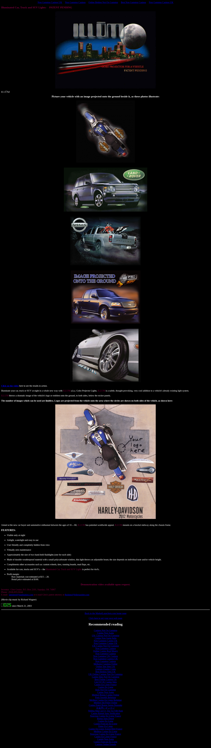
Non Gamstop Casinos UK (50, 2)
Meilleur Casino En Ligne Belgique (105, 700)
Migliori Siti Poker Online (105, 702)
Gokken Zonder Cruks (105, 669)
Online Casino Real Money (105, 651)
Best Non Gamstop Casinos (133, 2)
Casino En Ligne (105, 687)
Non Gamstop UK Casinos (105, 656)
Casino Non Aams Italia (105, 638)
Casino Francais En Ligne (105, 742)
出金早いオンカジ (105, 708)
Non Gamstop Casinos (75, 2)
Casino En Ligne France (105, 684)
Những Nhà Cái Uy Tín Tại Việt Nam (105, 711)
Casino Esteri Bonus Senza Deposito (105, 705)
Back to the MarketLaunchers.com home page (105, 613)
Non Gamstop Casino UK (105, 640)
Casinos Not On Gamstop (105, 630)
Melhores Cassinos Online (105, 664)
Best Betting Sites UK (105, 671)
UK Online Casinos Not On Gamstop (105, 674)
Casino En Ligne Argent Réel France (105, 729)
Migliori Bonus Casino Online (105, 695)
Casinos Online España (105, 744)
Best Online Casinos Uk (106, 679)
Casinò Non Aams (105, 739)
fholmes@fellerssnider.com (77, 594)
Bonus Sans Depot (105, 718)
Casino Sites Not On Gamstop (105, 677)
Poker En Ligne (105, 726)
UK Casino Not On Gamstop (105, 646)
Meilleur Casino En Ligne (105, 731)
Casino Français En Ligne (105, 723)
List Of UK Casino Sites (105, 682)
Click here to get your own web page (105, 618)
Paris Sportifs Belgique (105, 697)
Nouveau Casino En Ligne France (105, 716)
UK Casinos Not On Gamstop (105, 635)
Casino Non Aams (105, 633)
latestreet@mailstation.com (21, 594)
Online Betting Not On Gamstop (103, 2)
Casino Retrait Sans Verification (105, 713)
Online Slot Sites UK (105, 666)
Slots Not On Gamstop (105, 690)
